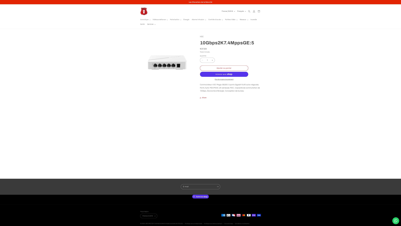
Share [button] (204, 97)
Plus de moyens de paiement (224, 79)
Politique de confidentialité (193, 223)
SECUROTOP (150, 223)
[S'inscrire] (217, 186)
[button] (145, 19)
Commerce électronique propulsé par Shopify (168, 223)
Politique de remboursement (213, 223)
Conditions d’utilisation (242, 223)
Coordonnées (228, 223)
